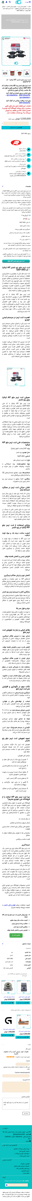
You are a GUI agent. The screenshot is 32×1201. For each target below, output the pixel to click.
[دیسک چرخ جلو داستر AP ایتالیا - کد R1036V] (24, 987)
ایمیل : (27, 1141)
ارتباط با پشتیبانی (21, 172)
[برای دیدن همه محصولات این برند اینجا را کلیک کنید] (16, 142)
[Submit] (6, 1185)
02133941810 (11, 95)
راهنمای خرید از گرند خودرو (9, 1145)
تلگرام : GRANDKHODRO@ (21, 1134)
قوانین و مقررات (25, 1164)
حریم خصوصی (25, 1171)
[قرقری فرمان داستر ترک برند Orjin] (24, 1020)
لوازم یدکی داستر (9, 905)
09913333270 (16, 22)
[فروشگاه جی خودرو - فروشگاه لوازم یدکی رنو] (18, 2)
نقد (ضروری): (26, 1080)
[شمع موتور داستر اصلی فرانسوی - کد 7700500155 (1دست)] (8, 987)
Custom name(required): (22, 1073)
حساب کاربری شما (24, 1151)
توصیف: (28, 1061)
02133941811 (25, 97)
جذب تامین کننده (24, 1156)
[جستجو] (9, 2)
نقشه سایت (26, 1173)
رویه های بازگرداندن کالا (22, 1168)
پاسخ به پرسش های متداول (21, 1166)
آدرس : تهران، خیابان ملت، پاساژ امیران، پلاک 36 (16, 1132)
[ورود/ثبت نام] (6, 2)
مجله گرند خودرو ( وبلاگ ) (22, 1154)
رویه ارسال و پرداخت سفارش (21, 1149)
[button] (16, 186)
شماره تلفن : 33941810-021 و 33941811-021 (17, 1138)
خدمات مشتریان (6, 1160)
